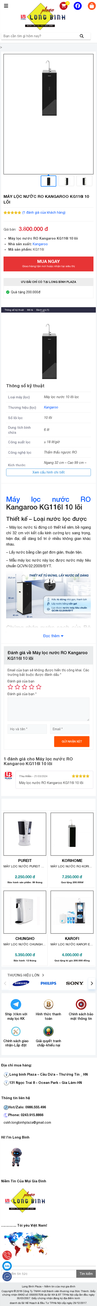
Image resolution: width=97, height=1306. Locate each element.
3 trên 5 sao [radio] (24, 687)
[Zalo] (7, 1266)
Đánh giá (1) (42, 309)
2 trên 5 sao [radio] (17, 687)
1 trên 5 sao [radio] (10, 687)
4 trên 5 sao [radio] (31, 687)
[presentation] (5, 983)
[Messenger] (7, 1276)
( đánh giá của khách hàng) (43, 212)
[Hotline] (7, 1255)
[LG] (48, 983)
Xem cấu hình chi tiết (48, 472)
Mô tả (30, 309)
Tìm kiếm (86, 1274)
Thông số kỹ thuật (14, 309)
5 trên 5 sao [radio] (38, 687)
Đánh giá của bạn (21, 681)
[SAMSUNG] (21, 983)
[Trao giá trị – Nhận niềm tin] (48, 16)
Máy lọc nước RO (48, 499)
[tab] (14, 310)
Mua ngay (48, 263)
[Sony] (75, 983)
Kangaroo (40, 244)
